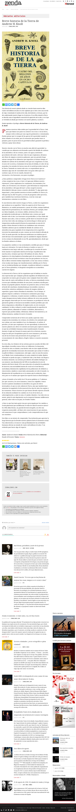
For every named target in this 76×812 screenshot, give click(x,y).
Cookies (43, 807)
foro (9, 507)
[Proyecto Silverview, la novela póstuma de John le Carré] (39, 464)
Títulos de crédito (10, 471)
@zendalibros (37, 491)
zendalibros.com (13, 26)
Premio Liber (63, 807)
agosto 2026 (58, 768)
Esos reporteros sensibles (66, 748)
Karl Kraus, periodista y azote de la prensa (29, 546)
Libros (7, 9)
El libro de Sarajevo (65, 757)
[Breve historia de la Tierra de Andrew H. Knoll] (25, 67)
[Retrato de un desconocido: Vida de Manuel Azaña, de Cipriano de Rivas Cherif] (25, 464)
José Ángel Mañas (27, 784)
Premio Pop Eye (70, 807)
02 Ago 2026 (62, 743)
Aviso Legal (28, 807)
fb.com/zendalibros (17, 493)
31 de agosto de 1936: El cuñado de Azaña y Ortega (31, 782)
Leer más (16, 572)
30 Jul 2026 (62, 752)
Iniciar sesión (45, 522)
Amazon (22, 437)
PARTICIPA (58, 1)
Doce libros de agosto (21, 749)
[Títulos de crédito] (12, 464)
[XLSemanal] (69, 4)
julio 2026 (57, 771)
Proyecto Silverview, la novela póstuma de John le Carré (38, 473)
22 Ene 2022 (4, 26)
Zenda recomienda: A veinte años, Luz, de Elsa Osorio (20, 616)
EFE (23, 583)
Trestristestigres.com (21, 807)
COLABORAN (46, 1)
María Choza (26, 647)
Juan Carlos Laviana (28, 548)
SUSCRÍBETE (53, 1)
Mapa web (52, 807)
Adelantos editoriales (14, 9)
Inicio (3, 9)
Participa (48, 807)
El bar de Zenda (63, 742)
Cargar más (25, 800)
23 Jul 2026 (62, 760)
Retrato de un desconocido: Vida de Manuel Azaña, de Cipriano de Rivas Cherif (25, 474)
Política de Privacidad (36, 807)
